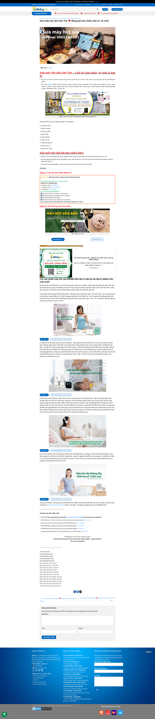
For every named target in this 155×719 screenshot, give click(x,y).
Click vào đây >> (56, 187)
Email (81, 628)
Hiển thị (49, 68)
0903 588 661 (54, 185)
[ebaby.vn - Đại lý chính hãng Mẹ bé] (40, 8)
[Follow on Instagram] (36, 670)
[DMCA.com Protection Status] (42, 708)
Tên (43, 628)
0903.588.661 (77, 674)
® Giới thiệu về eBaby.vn (40, 676)
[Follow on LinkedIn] (42, 670)
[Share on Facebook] (74, 591)
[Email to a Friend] (80, 591)
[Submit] (97, 9)
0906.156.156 (78, 666)
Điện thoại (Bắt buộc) (100, 668)
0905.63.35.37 (82, 682)
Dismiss (96, 1)
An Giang (42, 18)
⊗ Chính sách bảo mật (39, 682)
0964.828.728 (75, 661)
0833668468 (77, 697)
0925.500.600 (79, 686)
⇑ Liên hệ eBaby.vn (38, 678)
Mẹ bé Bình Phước (58, 18)
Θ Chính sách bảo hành (39, 684)
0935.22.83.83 (78, 678)
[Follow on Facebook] (108, 4)
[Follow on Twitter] (39, 670)
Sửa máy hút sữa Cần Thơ (56, 72)
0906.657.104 (79, 655)
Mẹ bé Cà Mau (77, 18)
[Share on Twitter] (77, 591)
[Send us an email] (110, 4)
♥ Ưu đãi (35, 680)
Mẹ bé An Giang (49, 18)
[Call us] (111, 4)
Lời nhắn (97, 675)
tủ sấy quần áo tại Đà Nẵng (74, 517)
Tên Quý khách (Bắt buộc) (102, 661)
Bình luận (45, 614)
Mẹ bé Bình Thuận (68, 18)
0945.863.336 (82, 670)
